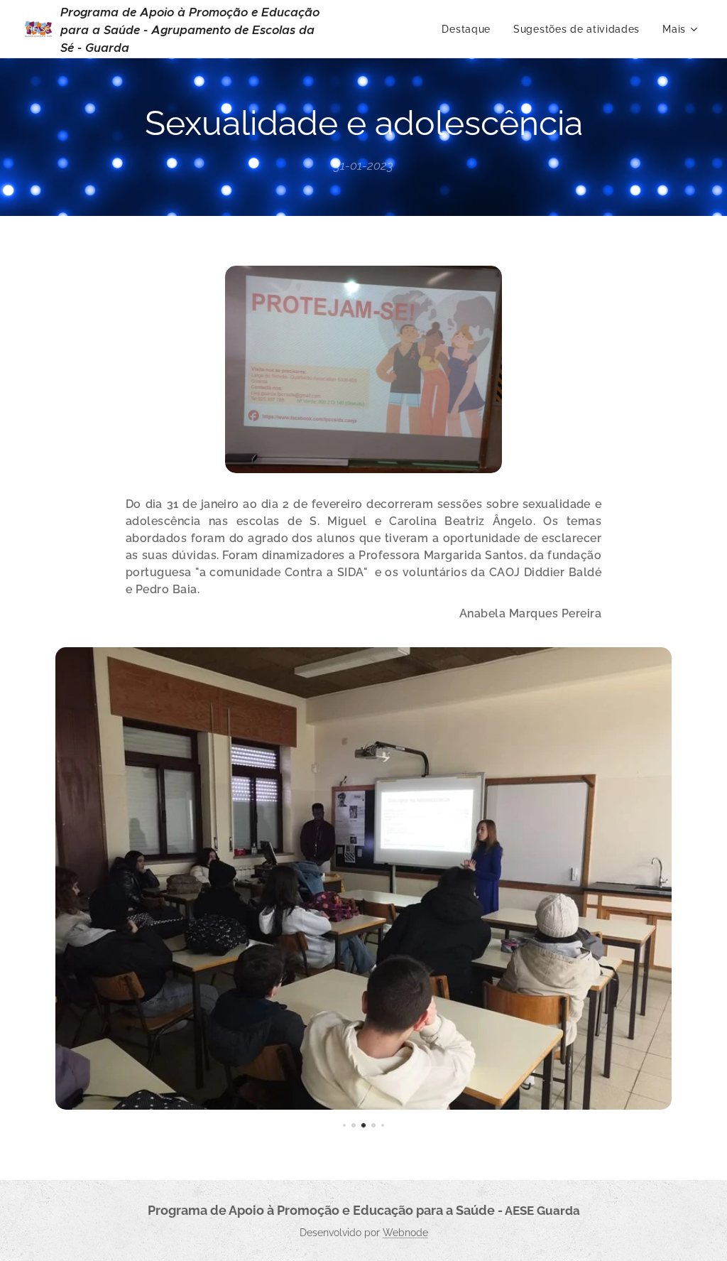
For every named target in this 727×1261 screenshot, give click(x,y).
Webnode (405, 1232)
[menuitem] (470, 29)
